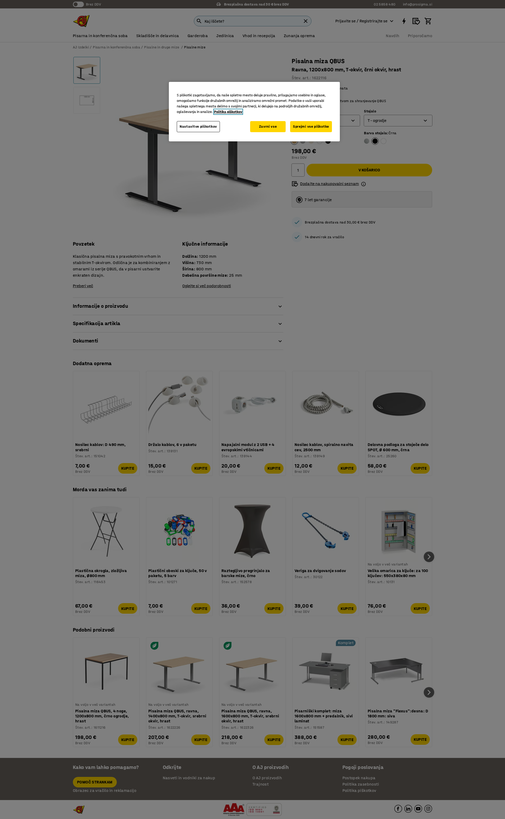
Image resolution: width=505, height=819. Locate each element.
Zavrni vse (268, 126)
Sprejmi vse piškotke (311, 126)
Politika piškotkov (228, 112)
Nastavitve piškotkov (198, 126)
